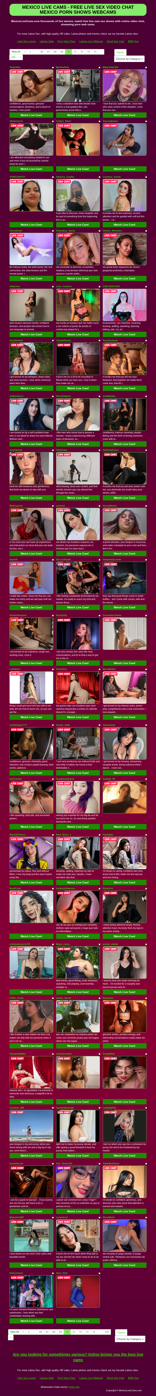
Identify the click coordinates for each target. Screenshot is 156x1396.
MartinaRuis (62, 67)
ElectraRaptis (63, 559)
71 (75, 51)
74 (95, 51)
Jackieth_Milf (17, 1107)
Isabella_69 (109, 779)
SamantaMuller (18, 1053)
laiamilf (13, 559)
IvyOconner (16, 779)
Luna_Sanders (64, 286)
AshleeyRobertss (65, 888)
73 (88, 51)
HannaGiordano (18, 615)
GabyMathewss (111, 1163)
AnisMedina (109, 396)
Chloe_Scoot (16, 998)
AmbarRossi (16, 396)
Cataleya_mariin (112, 177)
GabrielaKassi (110, 450)
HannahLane (16, 1163)
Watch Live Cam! (31, 115)
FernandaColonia (112, 615)
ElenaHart (61, 669)
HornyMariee (110, 505)
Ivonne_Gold (63, 725)
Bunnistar (108, 998)
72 (81, 51)
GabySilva (15, 67)
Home (120, 52)
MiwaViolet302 (110, 67)
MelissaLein (16, 505)
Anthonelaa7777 (18, 725)
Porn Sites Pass (66, 41)
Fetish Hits (74, 1387)
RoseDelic (61, 615)
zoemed (60, 505)
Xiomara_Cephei (65, 177)
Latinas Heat (47, 41)
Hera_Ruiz (62, 1273)
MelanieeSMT (17, 1217)
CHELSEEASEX (111, 286)
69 (61, 51)
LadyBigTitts (109, 1107)
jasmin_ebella (110, 944)
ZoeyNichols (16, 340)
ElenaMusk (109, 1217)
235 (13, 57)
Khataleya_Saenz (65, 230)
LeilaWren (15, 669)
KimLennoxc (16, 1273)
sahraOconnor (64, 1053)
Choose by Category (128, 58)
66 (42, 51)
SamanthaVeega (65, 1107)
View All (16, 51)
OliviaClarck (16, 121)
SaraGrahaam (110, 340)
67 (48, 51)
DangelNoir (109, 1053)
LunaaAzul (62, 1217)
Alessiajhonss (110, 121)
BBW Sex (133, 41)
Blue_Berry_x (63, 834)
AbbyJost (15, 286)
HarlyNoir (108, 834)
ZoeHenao (61, 450)
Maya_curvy (63, 944)
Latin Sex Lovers (26, 41)
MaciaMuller (109, 669)
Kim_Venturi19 (64, 1163)
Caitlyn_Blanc (63, 121)
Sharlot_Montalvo (112, 230)
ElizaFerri (108, 888)
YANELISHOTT (17, 177)
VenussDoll (109, 725)
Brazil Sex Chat (115, 41)
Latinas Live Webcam (91, 41)
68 (55, 51)
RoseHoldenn (63, 396)
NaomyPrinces (18, 834)
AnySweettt (16, 450)
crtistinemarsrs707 (20, 944)
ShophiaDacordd (112, 559)
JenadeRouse (63, 340)
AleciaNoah (16, 230)
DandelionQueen (65, 779)
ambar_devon (63, 998)
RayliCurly (15, 888)
